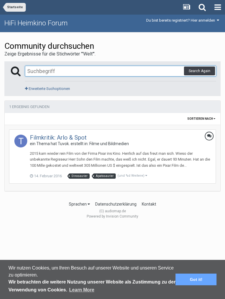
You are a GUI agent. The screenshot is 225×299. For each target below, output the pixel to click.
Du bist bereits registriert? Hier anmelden (181, 20)
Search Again (199, 71)
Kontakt (149, 204)
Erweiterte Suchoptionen (49, 88)
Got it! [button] (196, 279)
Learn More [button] (81, 289)
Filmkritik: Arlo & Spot (58, 137)
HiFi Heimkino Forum (36, 23)
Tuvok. (64, 143)
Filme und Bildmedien (109, 143)
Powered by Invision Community (112, 216)
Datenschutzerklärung (116, 204)
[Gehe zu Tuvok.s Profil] (20, 141)
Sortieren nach (200, 118)
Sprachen (78, 204)
